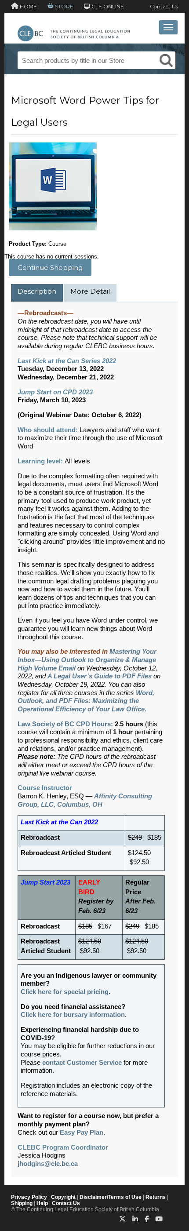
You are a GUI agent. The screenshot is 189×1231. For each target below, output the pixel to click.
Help (42, 1203)
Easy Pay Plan (81, 1132)
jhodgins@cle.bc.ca (48, 1163)
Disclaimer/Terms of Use (111, 1197)
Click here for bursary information (73, 1014)
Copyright (63, 1197)
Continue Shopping (50, 267)
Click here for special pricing (65, 991)
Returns (155, 1197)
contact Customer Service (82, 1062)
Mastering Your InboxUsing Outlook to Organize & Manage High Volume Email (87, 659)
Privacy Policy (29, 1197)
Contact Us (164, 6)
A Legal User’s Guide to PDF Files (99, 676)
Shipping (22, 1203)
